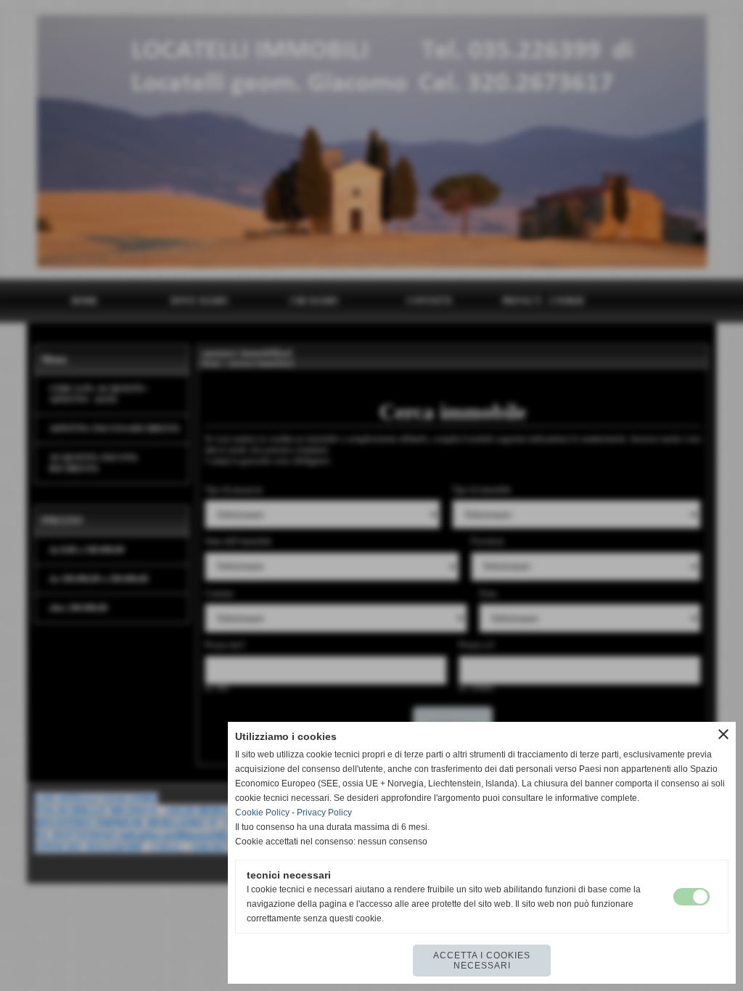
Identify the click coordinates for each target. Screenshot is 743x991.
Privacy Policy (324, 812)
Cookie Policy (262, 812)
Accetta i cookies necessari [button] (481, 960)
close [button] (723, 734)
